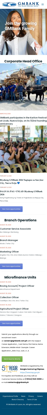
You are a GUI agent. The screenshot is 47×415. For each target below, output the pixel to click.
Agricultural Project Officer (14, 308)
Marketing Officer (9, 251)
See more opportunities (11, 209)
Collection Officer (9, 297)
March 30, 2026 (5, 114)
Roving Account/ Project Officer (17, 285)
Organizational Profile (10, 396)
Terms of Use (32, 399)
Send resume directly (12, 359)
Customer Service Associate (15, 228)
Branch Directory (18, 399)
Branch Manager (9, 240)
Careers (40, 396)
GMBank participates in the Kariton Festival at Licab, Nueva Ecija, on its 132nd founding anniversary (23, 120)
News (23, 396)
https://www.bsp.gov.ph (30, 372)
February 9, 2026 (5, 176)
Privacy (31, 396)
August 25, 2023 (5, 225)
